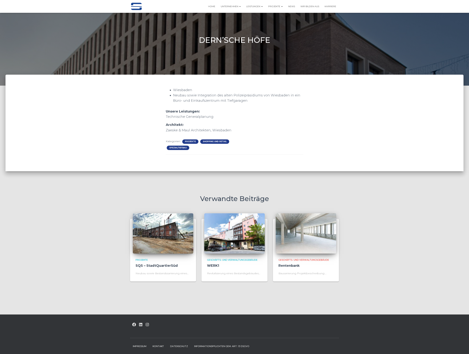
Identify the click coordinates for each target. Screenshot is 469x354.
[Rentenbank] (306, 233)
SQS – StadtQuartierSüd (157, 266)
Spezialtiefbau (178, 148)
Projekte (274, 6)
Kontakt (158, 346)
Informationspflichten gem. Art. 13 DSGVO (221, 346)
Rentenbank (289, 266)
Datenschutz (179, 346)
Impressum (139, 346)
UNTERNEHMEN (230, 6)
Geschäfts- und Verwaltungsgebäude (232, 260)
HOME (211, 6)
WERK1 (213, 266)
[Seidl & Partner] (136, 6)
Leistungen (253, 6)
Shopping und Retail (215, 141)
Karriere (330, 6)
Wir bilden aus (309, 6)
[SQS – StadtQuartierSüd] (163, 233)
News (291, 6)
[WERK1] (234, 233)
